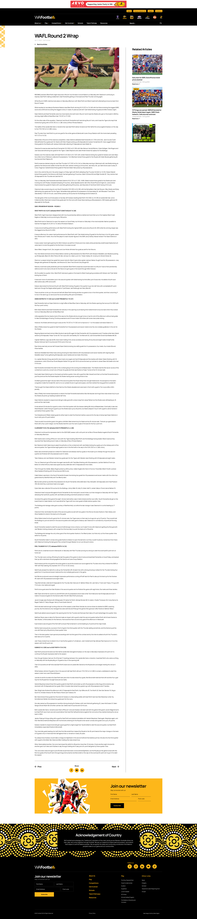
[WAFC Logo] (45, 17)
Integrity (150, 11)
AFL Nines (123, 894)
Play (46, 23)
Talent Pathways (94, 894)
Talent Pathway (92, 23)
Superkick (124, 889)
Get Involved (69, 23)
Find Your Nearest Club (127, 880)
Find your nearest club (139, 11)
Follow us (131, 863)
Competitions (56, 23)
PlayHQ (129, 11)
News (143, 880)
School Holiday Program (127, 897)
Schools (80, 23)
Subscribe (117, 806)
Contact (144, 886)
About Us (92, 876)
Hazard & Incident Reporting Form (151, 889)
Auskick (123, 886)
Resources (104, 23)
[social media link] (129, 866)
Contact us (159, 11)
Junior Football (125, 891)
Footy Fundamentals (126, 883)
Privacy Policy (92, 913)
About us (38, 23)
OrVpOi (144, 891)
